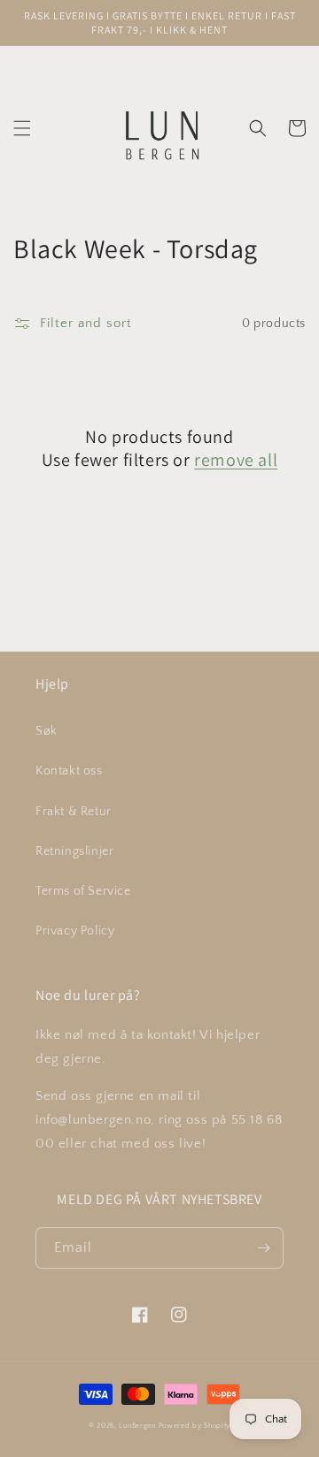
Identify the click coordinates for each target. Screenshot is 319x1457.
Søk (46, 731)
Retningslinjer (74, 851)
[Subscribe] (263, 1248)
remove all (235, 459)
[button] (22, 128)
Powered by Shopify (195, 1426)
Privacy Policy (74, 931)
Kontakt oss (69, 771)
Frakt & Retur (73, 812)
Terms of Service (83, 891)
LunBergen (137, 1426)
